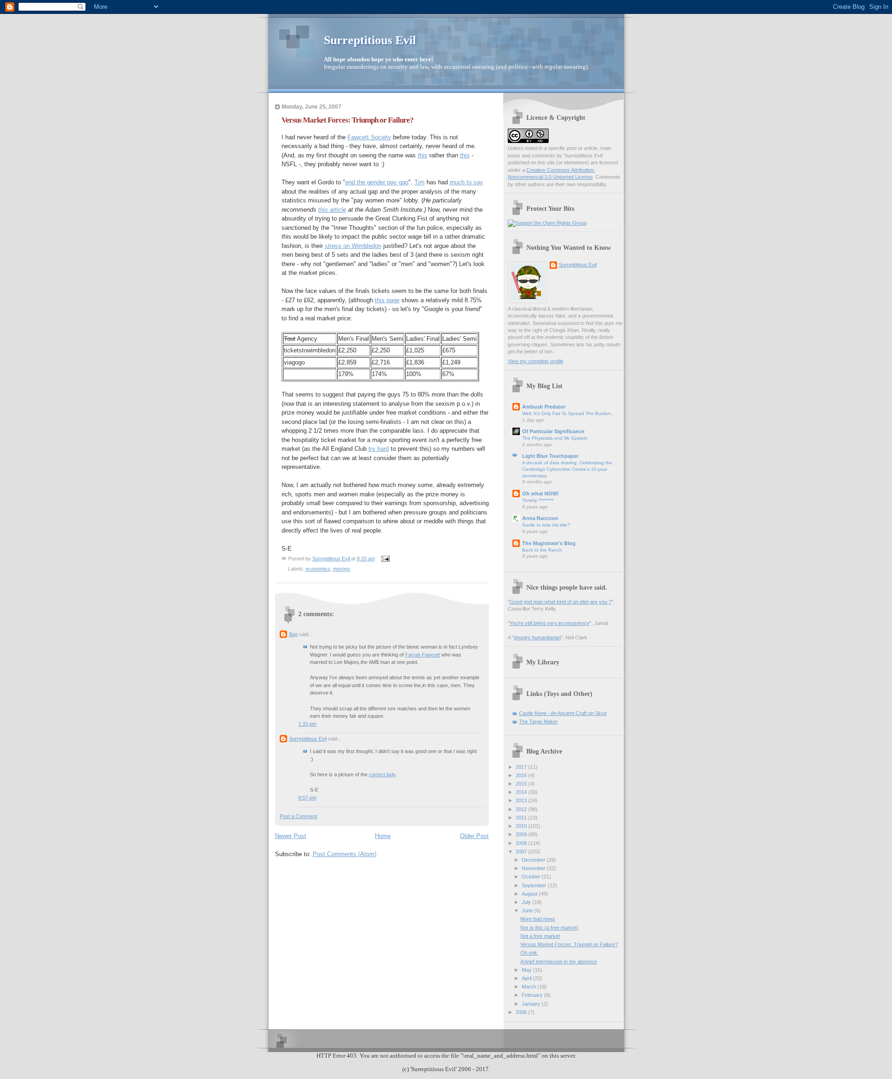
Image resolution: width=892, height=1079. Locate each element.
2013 (522, 800)
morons (341, 569)
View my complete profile (536, 361)
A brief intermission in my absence (558, 961)
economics (318, 569)
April (527, 978)
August (530, 894)
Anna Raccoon (540, 518)
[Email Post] (385, 558)
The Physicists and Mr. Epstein (555, 438)
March (530, 986)
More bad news (537, 919)
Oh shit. (529, 953)
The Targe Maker (538, 721)
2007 (522, 851)
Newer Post (290, 835)
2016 (522, 775)
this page (387, 300)
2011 (522, 817)
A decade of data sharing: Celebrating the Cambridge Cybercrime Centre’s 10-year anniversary (567, 469)
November (534, 868)
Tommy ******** (537, 500)
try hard (378, 448)
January (532, 1004)
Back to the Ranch (542, 549)
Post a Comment (298, 816)
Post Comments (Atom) (344, 854)
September (535, 885)
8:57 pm (307, 797)
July (527, 902)
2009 (522, 834)
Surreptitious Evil (370, 40)
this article (332, 209)
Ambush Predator (543, 407)
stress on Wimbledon (353, 245)
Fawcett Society (369, 137)
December (534, 860)
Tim (419, 182)
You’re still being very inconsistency (550, 623)
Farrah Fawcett (422, 654)
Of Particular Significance (553, 431)
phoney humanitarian (537, 637)
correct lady (382, 774)
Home (383, 835)
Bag (293, 634)
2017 (522, 767)
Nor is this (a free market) (549, 927)
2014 (522, 792)
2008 (522, 843)
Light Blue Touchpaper (550, 456)
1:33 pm (307, 724)
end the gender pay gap (376, 182)
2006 (522, 1012)
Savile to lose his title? (546, 524)
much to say (466, 182)
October (532, 876)
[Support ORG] (547, 223)
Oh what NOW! (540, 493)
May (527, 970)
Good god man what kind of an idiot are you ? (560, 601)
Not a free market (540, 936)
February (533, 995)
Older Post (474, 835)
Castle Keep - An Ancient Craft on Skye (563, 713)
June (528, 910)
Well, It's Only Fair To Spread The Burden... (568, 413)
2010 (522, 826)
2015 (522, 783)
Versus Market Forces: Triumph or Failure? (569, 944)
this (422, 155)
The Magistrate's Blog (549, 543)
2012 (522, 809)
